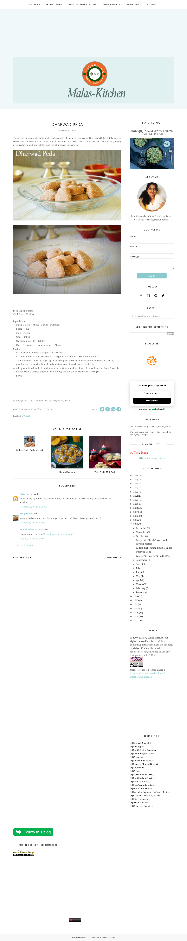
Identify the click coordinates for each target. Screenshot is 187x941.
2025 (135, 479)
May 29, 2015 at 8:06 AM (32, 538)
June (138, 572)
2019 (135, 503)
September (141, 560)
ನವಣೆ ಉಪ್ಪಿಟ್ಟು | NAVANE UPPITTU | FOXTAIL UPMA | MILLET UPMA (152, 133)
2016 (135, 516)
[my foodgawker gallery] (152, 458)
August (139, 564)
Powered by (145, 409)
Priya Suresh (26, 494)
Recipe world (26, 513)
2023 (135, 487)
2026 (135, 475)
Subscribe (152, 400)
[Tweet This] (102, 409)
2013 (135, 596)
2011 (135, 604)
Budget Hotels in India (31, 529)
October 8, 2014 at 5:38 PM (33, 522)
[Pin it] (118, 409)
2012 (135, 600)
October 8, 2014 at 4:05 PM (33, 506)
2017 (135, 512)
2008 (135, 616)
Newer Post (23, 557)
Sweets (26, 416)
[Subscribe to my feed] (152, 364)
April (138, 580)
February (140, 588)
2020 (135, 499)
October (140, 536)
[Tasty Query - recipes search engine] (139, 454)
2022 (135, 491)
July (138, 568)
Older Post (111, 557)
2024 (135, 483)
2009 (135, 612)
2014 (135, 524)
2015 (135, 520)
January (140, 592)
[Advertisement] (93, 29)
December (141, 528)
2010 (135, 608)
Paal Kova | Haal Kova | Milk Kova (153, 555)
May (138, 576)
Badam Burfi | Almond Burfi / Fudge (154, 547)
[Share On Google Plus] (113, 409)
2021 (135, 495)
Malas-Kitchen (85, 937)
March (139, 584)
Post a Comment (25, 545)
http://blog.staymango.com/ (59, 534)
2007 (135, 620)
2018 (135, 507)
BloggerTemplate (108, 937)
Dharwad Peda (143, 551)
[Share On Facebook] (107, 409)
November (141, 532)
